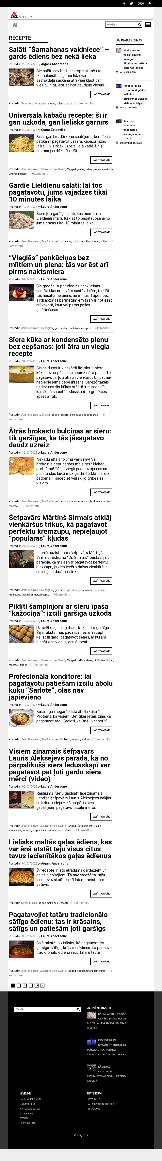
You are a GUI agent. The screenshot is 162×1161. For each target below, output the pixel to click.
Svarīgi (62, 169)
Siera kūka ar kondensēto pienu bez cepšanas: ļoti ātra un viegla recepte (59, 347)
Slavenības (27, 1123)
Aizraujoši (27, 1113)
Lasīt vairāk (101, 94)
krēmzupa (14, 594)
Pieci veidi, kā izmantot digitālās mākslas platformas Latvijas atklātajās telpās (135, 94)
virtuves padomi (18, 173)
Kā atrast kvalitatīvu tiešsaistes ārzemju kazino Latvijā (133, 130)
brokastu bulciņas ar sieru (74, 501)
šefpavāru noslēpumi (44, 830)
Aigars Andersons (54, 64)
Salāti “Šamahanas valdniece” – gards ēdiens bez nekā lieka (59, 53)
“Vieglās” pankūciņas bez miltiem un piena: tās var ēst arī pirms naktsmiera (58, 265)
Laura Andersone (54, 207)
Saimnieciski (29, 103)
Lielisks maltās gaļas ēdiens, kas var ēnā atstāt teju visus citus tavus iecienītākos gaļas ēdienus (60, 849)
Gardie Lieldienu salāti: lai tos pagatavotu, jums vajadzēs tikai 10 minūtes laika (58, 192)
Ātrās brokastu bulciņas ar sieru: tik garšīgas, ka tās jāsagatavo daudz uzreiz (60, 438)
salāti (60, 103)
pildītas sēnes (84, 660)
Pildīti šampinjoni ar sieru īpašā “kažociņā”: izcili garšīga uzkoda (60, 609)
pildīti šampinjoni (103, 660)
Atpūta (24, 1118)
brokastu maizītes (100, 501)
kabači (89, 169)
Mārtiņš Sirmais (30, 594)
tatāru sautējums (95, 970)
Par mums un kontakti (101, 1104)
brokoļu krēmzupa (82, 590)
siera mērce (64, 830)
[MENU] (148, 24)
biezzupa (65, 590)
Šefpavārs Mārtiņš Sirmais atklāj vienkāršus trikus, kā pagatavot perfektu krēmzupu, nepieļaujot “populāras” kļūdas (60, 528)
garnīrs (80, 169)
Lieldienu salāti (81, 241)
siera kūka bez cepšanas (84, 414)
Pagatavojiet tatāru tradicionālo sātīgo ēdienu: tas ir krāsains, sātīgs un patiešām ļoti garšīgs (58, 922)
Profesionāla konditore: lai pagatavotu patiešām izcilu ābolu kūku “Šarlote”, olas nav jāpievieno (61, 686)
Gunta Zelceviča (53, 130)
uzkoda (68, 103)
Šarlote (85, 739)
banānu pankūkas (70, 328)
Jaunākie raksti (30, 169)
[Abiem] (14, 25)
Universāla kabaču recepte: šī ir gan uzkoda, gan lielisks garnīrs (58, 118)
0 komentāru (86, 103)
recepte (51, 103)
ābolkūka (65, 739)
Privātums (94, 1108)
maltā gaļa (52, 902)
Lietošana (93, 1099)
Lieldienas (65, 241)
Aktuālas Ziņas (30, 1108)
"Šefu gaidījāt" (84, 825)
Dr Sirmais (99, 590)
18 (36, 985)
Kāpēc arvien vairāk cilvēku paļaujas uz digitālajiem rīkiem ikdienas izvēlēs (135, 59)
